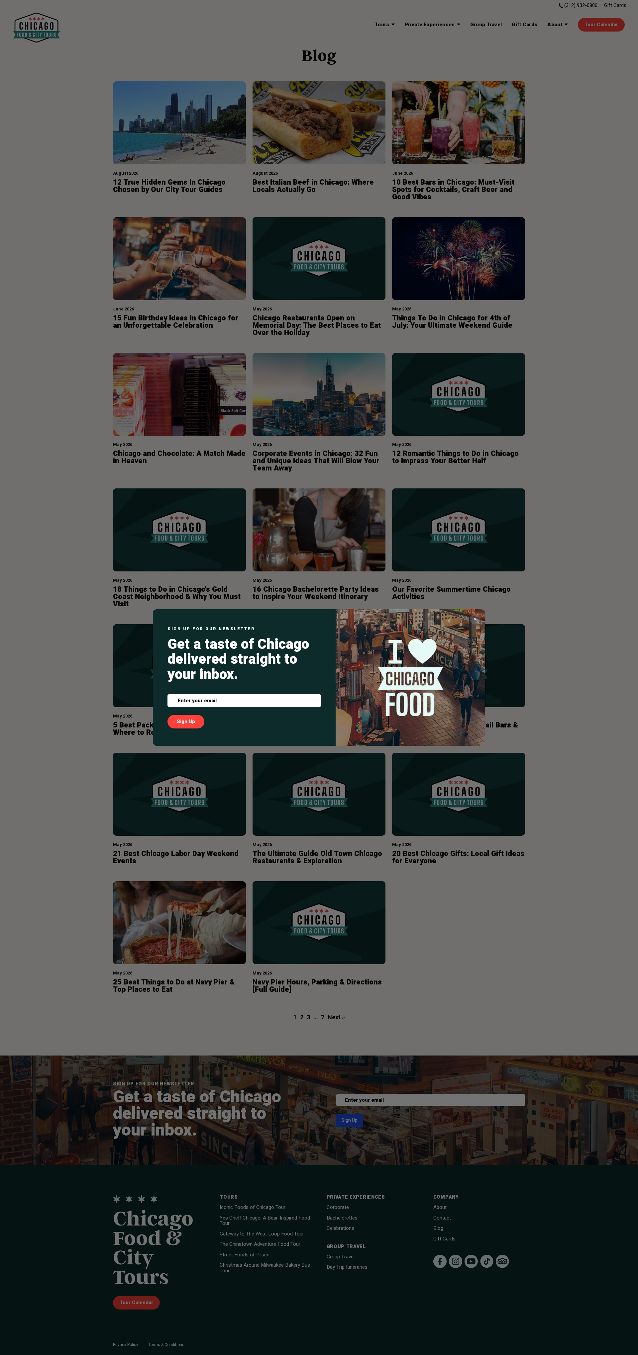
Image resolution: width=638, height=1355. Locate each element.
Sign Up (186, 721)
